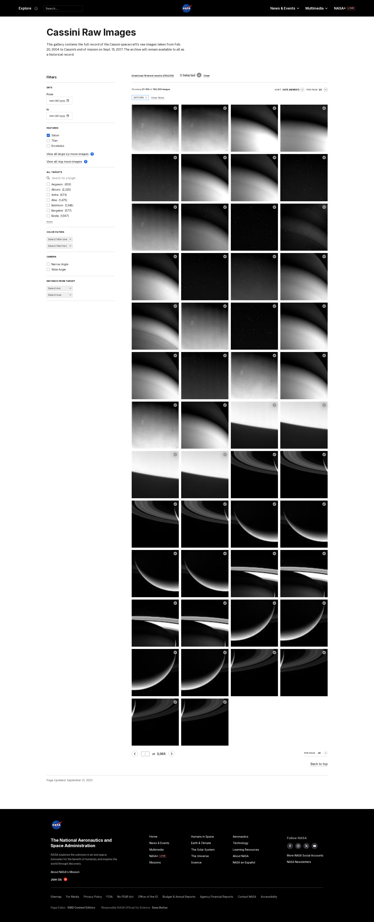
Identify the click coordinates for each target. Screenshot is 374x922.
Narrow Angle (59, 264)
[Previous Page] (135, 754)
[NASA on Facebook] (290, 846)
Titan (54, 140)
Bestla (55, 215)
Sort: (278, 89)
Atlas (54, 200)
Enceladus (57, 145)
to (48, 109)
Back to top (319, 764)
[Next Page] (171, 754)
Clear (207, 75)
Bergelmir (57, 210)
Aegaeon (57, 184)
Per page (309, 753)
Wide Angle (58, 269)
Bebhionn (57, 205)
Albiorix (56, 189)
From (50, 94)
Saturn (55, 135)
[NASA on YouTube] (314, 846)
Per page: (312, 89)
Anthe (55, 194)
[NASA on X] (306, 846)
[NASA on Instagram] (298, 846)
